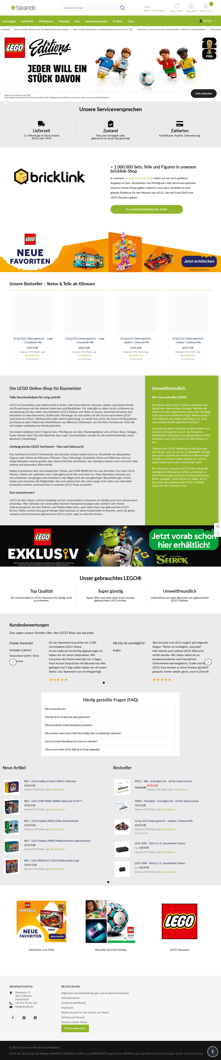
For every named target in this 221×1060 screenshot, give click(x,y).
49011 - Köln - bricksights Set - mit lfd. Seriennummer (163, 781)
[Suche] (94, 8)
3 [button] (115, 98)
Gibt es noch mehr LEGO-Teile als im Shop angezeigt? (72, 749)
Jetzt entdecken (203, 93)
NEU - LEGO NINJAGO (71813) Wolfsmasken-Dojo (51, 860)
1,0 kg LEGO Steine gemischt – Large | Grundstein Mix (84, 340)
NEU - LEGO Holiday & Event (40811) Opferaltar (50, 781)
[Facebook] (12, 1017)
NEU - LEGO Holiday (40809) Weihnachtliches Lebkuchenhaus (57, 840)
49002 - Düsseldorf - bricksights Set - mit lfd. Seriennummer (167, 801)
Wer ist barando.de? (55, 708)
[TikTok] (35, 1017)
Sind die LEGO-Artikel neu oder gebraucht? (67, 717)
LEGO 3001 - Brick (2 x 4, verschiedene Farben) (160, 843)
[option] (110, 67)
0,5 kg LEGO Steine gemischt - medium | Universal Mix (136, 340)
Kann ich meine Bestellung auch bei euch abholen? (71, 741)
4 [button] (117, 683)
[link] (41, 130)
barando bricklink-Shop (138, 178)
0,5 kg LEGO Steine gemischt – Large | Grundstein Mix (32, 340)
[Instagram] (24, 1017)
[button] (12, 662)
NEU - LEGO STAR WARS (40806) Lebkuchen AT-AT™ (53, 801)
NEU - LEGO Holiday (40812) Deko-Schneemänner (51, 820)
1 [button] (106, 98)
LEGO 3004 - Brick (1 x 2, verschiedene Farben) (160, 863)
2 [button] (110, 98)
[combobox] (89, 8)
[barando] (110, 251)
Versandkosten (32, 355)
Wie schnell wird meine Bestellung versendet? (69, 725)
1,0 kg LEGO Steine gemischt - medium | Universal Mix (188, 340)
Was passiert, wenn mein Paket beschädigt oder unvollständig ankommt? (83, 733)
